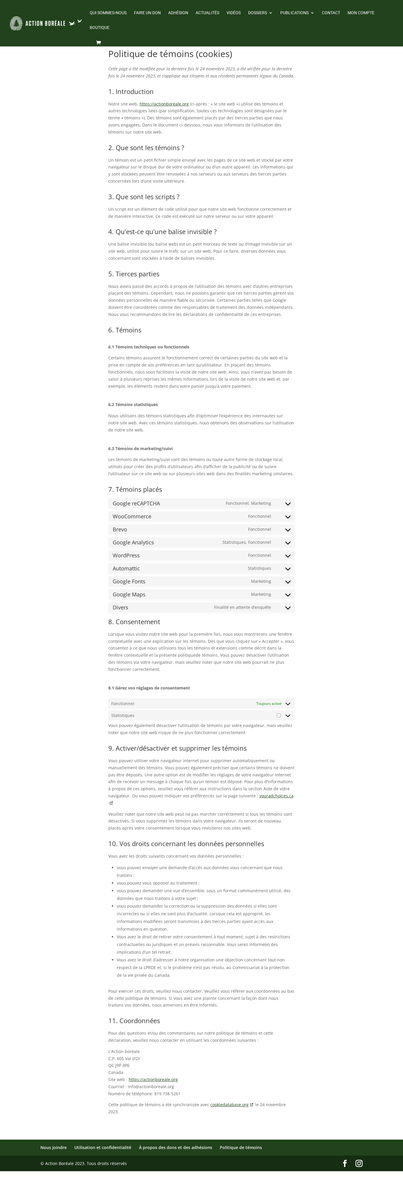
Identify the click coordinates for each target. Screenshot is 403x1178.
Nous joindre (53, 1147)
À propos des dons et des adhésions (175, 1147)
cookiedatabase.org (229, 1104)
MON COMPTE (361, 13)
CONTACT (331, 13)
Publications (294, 13)
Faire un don (147, 13)
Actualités (207, 13)
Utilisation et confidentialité (102, 1147)
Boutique (99, 27)
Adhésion (178, 13)
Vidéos (234, 13)
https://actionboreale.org (164, 104)
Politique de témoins (241, 1147)
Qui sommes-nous (108, 13)
